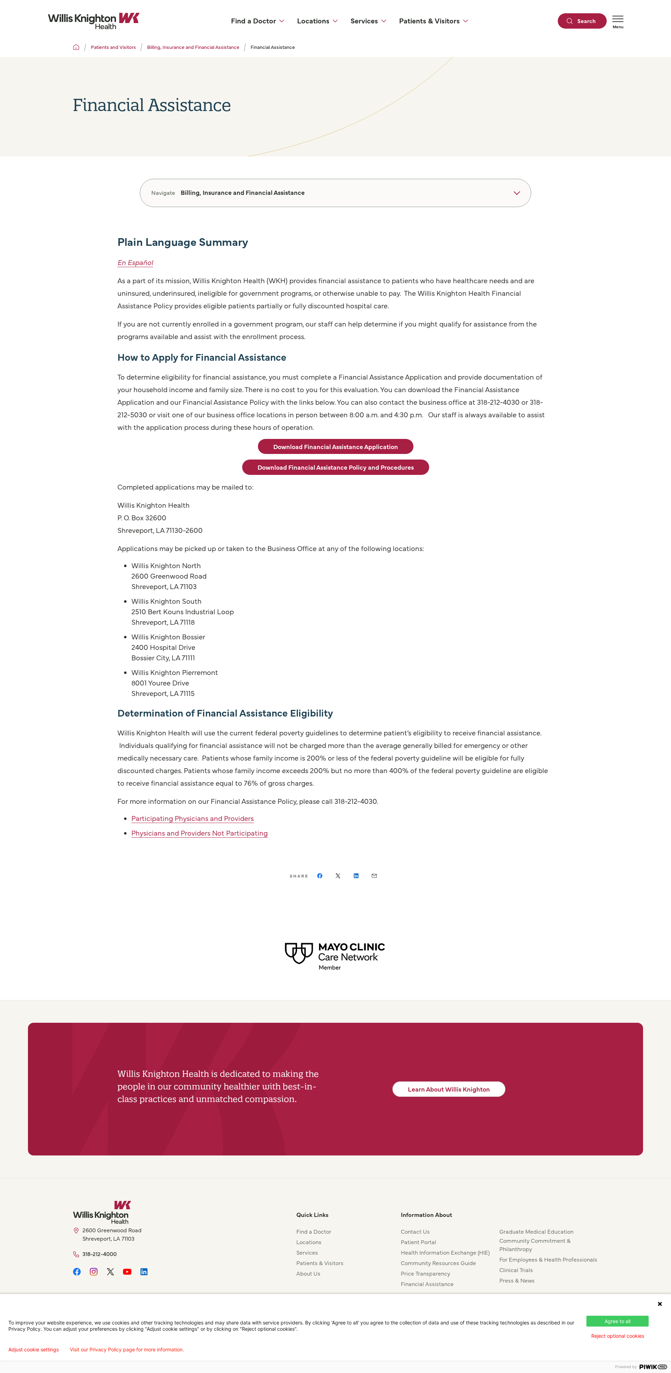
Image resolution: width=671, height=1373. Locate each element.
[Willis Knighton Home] (94, 21)
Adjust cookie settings (33, 1349)
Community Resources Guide (438, 1262)
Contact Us (415, 1231)
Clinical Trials (516, 1269)
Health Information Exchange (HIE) (445, 1252)
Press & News (517, 1280)
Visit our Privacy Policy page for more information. (127, 1349)
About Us (308, 1273)
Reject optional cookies (617, 1336)
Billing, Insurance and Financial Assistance (193, 46)
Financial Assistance (427, 1283)
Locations (309, 1242)
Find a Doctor (313, 1231)
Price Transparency (425, 1273)
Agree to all (617, 1321)
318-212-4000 (99, 1253)
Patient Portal (418, 1242)
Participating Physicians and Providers (192, 818)
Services (307, 1252)
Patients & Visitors (320, 1262)
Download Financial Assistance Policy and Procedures (336, 467)
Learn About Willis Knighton (449, 1089)
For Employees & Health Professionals (548, 1259)
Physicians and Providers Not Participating (199, 832)
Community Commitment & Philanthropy (535, 1244)
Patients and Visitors (113, 46)
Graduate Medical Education (536, 1231)
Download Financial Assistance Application (335, 446)
